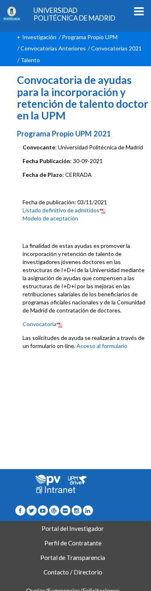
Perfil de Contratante (72, 543)
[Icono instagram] (77, 510)
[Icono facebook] (20, 510)
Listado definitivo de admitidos (61, 210)
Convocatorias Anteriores (53, 48)
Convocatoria (39, 324)
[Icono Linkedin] (88, 510)
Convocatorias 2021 (116, 48)
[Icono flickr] (32, 510)
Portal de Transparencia (72, 557)
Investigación (39, 37)
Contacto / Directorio (72, 572)
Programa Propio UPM (90, 37)
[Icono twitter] (65, 510)
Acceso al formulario (102, 345)
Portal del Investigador (72, 528)
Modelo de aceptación (50, 218)
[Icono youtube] (43, 510)
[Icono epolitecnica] (54, 510)
